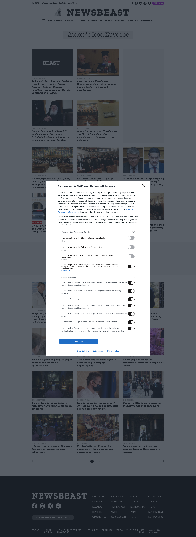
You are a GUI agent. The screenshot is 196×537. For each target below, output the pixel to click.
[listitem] (98, 232)
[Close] (144, 186)
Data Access (98, 351)
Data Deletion (83, 351)
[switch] (131, 238)
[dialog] (98, 268)
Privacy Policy (113, 351)
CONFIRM (79, 342)
